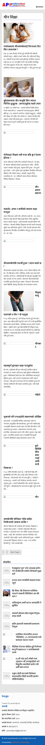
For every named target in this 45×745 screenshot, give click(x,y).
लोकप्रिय (7, 562)
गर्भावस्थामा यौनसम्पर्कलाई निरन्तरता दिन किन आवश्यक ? (22, 48)
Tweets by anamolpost (11, 703)
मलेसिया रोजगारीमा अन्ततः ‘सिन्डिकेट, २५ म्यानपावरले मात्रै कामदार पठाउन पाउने (28, 637)
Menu (40, 7)
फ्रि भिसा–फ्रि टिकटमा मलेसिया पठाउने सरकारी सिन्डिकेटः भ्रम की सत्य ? (25, 593)
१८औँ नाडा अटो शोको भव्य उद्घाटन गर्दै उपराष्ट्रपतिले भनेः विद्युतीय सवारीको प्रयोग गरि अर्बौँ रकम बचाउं (28, 663)
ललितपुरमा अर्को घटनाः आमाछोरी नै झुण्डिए (26, 604)
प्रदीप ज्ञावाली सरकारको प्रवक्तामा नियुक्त (25, 625)
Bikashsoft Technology (20, 742)
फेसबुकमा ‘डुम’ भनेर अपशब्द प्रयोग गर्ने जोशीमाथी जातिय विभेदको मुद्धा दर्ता (26, 571)
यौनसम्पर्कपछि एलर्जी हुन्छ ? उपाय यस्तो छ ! (22, 264)
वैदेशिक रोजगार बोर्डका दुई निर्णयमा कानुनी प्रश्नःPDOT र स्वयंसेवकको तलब (26, 649)
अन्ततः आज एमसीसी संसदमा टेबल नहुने (26, 582)
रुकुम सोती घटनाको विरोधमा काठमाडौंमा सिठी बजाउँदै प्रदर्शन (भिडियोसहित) (25, 676)
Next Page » (15, 552)
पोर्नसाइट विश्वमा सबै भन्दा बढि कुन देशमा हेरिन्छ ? (22, 156)
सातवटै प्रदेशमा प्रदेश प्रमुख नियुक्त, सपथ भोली (26, 615)
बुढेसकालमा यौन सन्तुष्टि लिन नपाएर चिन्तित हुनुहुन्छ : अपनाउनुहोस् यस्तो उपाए (22, 102)
